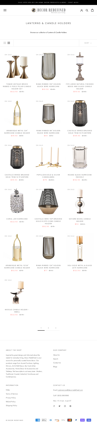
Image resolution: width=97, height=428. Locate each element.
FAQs (8, 390)
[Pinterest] (70, 406)
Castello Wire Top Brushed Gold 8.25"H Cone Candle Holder (48, 221)
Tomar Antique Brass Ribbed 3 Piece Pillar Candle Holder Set (17, 86)
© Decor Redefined (14, 420)
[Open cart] (92, 10)
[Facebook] (54, 406)
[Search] (87, 10)
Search (55, 359)
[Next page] (56, 328)
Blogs (55, 366)
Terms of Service (12, 394)
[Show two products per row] (5, 43)
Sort (87, 43)
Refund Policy (10, 401)
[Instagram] (65, 406)
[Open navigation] (5, 10)
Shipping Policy (11, 405)
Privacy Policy (11, 398)
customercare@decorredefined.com (70, 390)
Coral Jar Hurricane (17, 219)
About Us (56, 355)
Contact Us (57, 363)
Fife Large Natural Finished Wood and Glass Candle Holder (80, 86)
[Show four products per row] (9, 43)
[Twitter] (59, 406)
